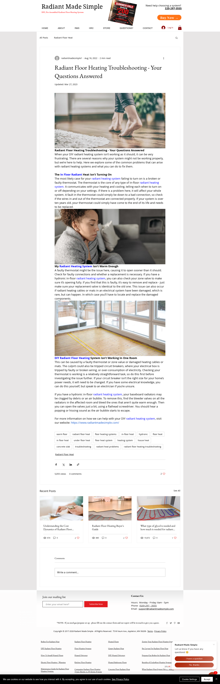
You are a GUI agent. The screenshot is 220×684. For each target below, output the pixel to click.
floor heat (157, 434)
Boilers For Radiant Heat (50, 641)
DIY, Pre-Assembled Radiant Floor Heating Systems (63, 12)
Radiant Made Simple (72, 6)
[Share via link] (78, 464)
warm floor (62, 434)
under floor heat (82, 440)
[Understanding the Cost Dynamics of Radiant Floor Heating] (61, 508)
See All (177, 490)
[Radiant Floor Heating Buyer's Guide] (110, 508)
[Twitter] (170, 623)
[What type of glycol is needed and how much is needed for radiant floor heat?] (158, 508)
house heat (143, 440)
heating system (125, 440)
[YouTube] (178, 623)
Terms (150, 631)
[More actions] (163, 58)
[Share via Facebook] (56, 464)
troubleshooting (83, 446)
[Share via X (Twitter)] (63, 464)
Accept (207, 679)
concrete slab (63, 446)
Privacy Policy (160, 631)
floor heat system (103, 440)
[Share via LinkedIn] (70, 464)
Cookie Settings (189, 679)
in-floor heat (128, 434)
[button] (180, 27)
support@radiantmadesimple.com (156, 608)
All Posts (44, 37)
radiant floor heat (81, 434)
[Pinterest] (174, 623)
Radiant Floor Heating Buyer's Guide (108, 527)
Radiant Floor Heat (63, 37)
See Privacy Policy (120, 679)
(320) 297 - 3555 (148, 605)
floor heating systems (105, 434)
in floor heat (63, 440)
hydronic (143, 434)
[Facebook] (167, 623)
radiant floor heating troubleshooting (142, 446)
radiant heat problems (107, 446)
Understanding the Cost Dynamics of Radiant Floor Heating (57, 527)
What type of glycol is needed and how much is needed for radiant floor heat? (158, 527)
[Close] (216, 679)
